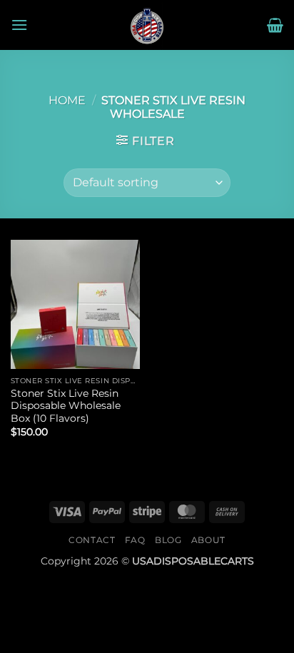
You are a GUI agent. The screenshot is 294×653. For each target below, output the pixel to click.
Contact (92, 540)
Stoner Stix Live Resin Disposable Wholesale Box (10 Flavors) (66, 406)
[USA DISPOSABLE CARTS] (147, 25)
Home (67, 100)
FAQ (135, 540)
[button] (19, 24)
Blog (168, 540)
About (208, 540)
